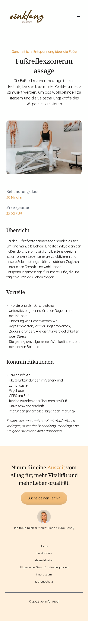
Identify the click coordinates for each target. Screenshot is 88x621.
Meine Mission (44, 560)
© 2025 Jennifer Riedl (44, 601)
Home (44, 546)
